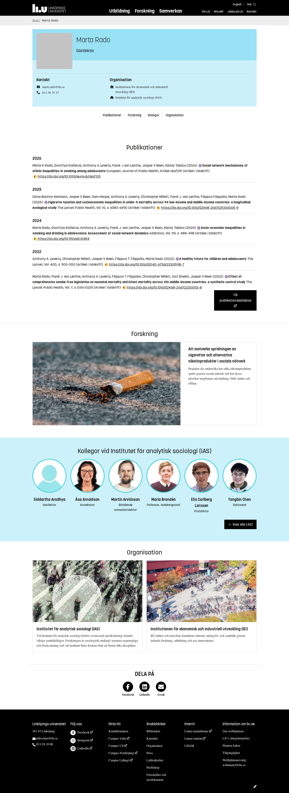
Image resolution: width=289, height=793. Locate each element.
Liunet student (193, 738)
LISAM (189, 745)
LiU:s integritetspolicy (236, 738)
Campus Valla (117, 738)
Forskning (145, 11)
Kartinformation (118, 731)
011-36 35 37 (50, 92)
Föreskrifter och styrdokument (156, 777)
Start (36, 20)
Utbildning (119, 11)
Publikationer (112, 115)
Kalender (152, 738)
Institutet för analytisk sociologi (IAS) (138, 97)
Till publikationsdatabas (235, 298)
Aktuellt (219, 11)
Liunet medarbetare (196, 731)
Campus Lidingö (119, 760)
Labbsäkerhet (154, 760)
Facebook (83, 732)
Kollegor (153, 115)
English (237, 4)
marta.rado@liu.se (53, 87)
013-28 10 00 (44, 744)
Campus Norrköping (121, 753)
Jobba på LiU (235, 11)
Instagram (83, 740)
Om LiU (206, 11)
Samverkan (170, 11)
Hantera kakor (231, 745)
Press (149, 753)
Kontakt (252, 11)
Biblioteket (153, 731)
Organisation (175, 115)
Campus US (116, 745)
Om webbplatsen (233, 731)
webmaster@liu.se (234, 765)
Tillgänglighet (231, 753)
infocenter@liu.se (47, 738)
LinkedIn (83, 748)
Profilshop (152, 767)
